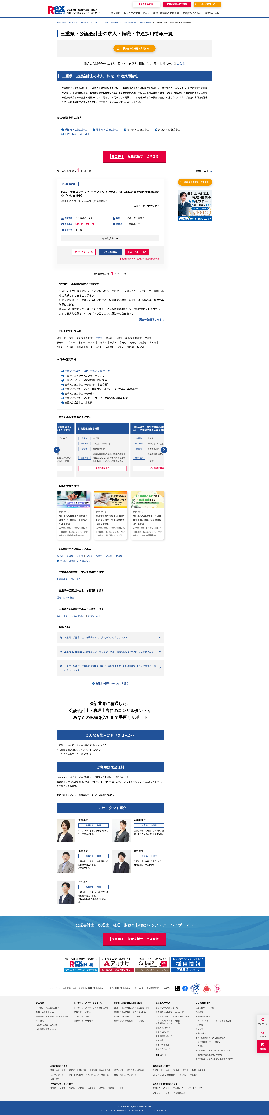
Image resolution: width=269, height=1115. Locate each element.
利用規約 (199, 1046)
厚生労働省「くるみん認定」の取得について (214, 1059)
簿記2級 (193, 1075)
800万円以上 (94, 615)
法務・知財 (55, 1079)
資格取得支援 (179, 1093)
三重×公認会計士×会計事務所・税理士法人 (88, 371)
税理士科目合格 (198, 1070)
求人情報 (40, 1003)
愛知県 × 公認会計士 (76, 129)
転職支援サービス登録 (205, 1008)
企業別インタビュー (164, 1027)
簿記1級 (182, 1075)
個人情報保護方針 (153, 988)
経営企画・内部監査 (135, 1070)
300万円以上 (63, 615)
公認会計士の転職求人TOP (47, 1008)
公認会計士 (157, 1070)
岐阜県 (99, 555)
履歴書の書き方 (162, 1032)
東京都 (53, 1088)
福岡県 (81, 1088)
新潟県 (60, 555)
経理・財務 (118, 1070)
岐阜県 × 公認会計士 (107, 129)
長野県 (89, 555)
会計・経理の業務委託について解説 (129, 1020)
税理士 (186, 1070)
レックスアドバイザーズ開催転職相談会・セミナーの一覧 (168, 1022)
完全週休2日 (178, 1088)
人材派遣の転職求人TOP (46, 1029)
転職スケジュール (163, 1049)
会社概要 (67, 988)
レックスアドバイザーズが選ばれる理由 (91, 1008)
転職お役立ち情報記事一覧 (167, 1008)
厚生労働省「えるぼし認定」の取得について (214, 1050)
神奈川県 (91, 1088)
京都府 (111, 1088)
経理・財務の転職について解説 (127, 1016)
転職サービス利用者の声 (84, 1020)
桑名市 (99, 337)
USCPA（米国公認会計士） (164, 1075)
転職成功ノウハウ (163, 1003)
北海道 (120, 1088)
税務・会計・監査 (65, 597)
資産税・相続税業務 (77, 1070)
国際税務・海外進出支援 (100, 1070)
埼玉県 (102, 1088)
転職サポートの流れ (82, 1012)
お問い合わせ (138, 988)
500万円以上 (78, 615)
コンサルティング (57, 1075)
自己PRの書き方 (162, 1044)
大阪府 (62, 1088)
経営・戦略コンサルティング (126, 1075)
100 (210, 171)
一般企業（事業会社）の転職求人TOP (52, 1016)
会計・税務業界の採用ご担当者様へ (88, 988)
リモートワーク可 (194, 1088)
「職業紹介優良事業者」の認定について (212, 1054)
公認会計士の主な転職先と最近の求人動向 (131, 1008)
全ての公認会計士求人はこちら (75, 560)
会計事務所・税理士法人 (69, 579)
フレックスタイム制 (161, 1093)
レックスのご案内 (203, 1003)
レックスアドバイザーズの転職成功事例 (172, 1016)
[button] (57, 450)
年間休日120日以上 (161, 1088)
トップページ (54, 988)
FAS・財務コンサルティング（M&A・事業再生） (89, 1075)
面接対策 (159, 1040)
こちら (181, 64)
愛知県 (119, 555)
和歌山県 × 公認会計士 (77, 134)
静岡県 (109, 555)
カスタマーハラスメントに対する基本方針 (213, 1020)
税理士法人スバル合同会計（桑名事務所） (85, 201)
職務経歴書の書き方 (164, 1036)
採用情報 (199, 1025)
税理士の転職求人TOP (45, 1012)
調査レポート (161, 1055)
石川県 (79, 555)
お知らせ (168, 988)
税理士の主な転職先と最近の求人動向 (130, 1012)
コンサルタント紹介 (82, 1016)
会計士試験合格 (172, 1070)
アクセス (199, 1029)
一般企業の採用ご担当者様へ (118, 988)
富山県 (69, 555)
